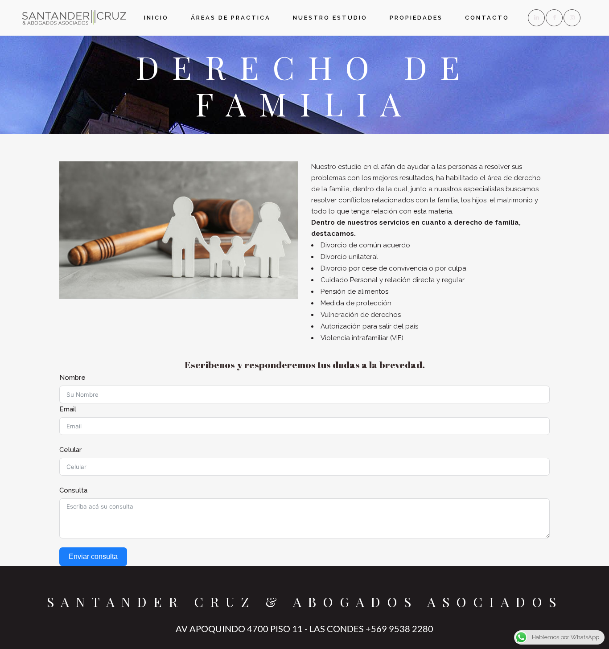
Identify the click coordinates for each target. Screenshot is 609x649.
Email (67, 409)
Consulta (73, 490)
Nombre (72, 378)
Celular (70, 450)
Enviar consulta (93, 556)
